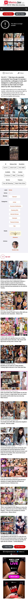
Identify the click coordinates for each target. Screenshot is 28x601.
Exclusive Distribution (15, 206)
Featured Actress (14, 222)
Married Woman (14, 214)
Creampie (14, 218)
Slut (14, 226)
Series (10, 190)
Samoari (14, 196)
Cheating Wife (14, 210)
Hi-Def (14, 202)
